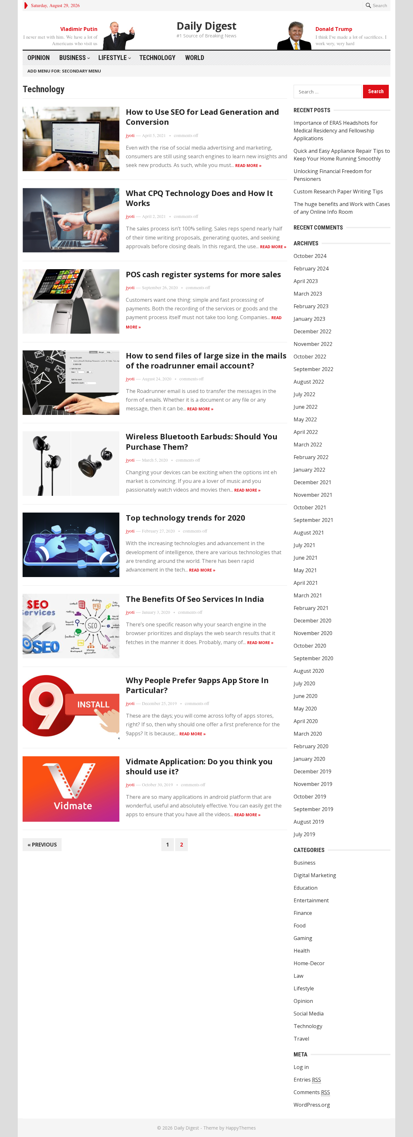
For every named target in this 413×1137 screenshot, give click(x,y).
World (194, 58)
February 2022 (311, 457)
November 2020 (313, 633)
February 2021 (311, 608)
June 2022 (305, 406)
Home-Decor (309, 963)
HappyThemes (241, 1128)
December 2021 (312, 482)
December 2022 (312, 331)
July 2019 (304, 834)
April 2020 (306, 721)
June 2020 (305, 696)
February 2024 (311, 268)
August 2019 (309, 821)
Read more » (248, 165)
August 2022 (309, 381)
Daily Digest (206, 26)
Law (298, 975)
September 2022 (313, 369)
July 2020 (304, 683)
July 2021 (304, 545)
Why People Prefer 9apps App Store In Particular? (197, 685)
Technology (157, 58)
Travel (301, 1038)
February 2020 (311, 746)
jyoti (130, 135)
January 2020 (309, 758)
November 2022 (313, 344)
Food (300, 925)
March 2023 (308, 293)
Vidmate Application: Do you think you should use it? (199, 766)
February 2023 (311, 306)
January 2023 (309, 318)
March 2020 (308, 733)
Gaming (303, 938)
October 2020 (310, 645)
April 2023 (306, 281)
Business (72, 58)
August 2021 (309, 532)
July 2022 (304, 394)
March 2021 (308, 595)
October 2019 (310, 796)
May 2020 (305, 708)
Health (302, 950)
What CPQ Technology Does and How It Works (199, 198)
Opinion (38, 58)
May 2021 (305, 570)
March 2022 (308, 444)
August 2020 (309, 670)
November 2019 (313, 784)
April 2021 (306, 582)
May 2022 (305, 419)
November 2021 (313, 494)
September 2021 (313, 520)
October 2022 (310, 356)
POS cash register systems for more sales (203, 274)
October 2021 (310, 507)
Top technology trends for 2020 (185, 517)
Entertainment (311, 900)
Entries (307, 1079)
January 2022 (309, 469)
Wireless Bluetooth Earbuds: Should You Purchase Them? (201, 441)
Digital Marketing (315, 875)
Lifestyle (112, 58)
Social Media (309, 1013)
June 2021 (305, 557)
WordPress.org (312, 1104)
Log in (301, 1067)
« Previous (42, 844)
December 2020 (312, 620)
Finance (303, 912)
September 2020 (313, 658)
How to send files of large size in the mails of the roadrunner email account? (206, 360)
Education (305, 887)
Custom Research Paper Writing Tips (338, 191)
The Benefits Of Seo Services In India (195, 598)
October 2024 (310, 256)
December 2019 (312, 771)
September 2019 (313, 809)
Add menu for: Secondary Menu (64, 71)
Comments (312, 1092)
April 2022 (306, 432)
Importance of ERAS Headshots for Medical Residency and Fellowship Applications (336, 130)
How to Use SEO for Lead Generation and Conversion (202, 116)
